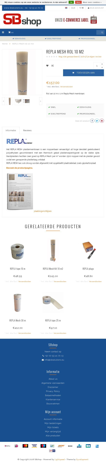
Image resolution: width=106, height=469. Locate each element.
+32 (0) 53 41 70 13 (54, 356)
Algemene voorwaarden (53, 383)
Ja (71, 2)
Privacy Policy (53, 391)
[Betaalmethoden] (7, 446)
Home (5, 44)
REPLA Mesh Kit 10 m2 (53, 268)
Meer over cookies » (92, 2)
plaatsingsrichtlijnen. (43, 211)
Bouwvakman (53, 404)
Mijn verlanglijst (53, 431)
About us (53, 379)
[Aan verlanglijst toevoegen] (47, 65)
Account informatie (53, 419)
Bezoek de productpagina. (19, 168)
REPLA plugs (88, 268)
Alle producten (53, 436)
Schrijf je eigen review (91, 57)
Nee (78, 2)
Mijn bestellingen (53, 423)
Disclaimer (53, 387)
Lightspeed (60, 459)
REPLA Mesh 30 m (18, 320)
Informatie (11, 130)
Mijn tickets (53, 427)
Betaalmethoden (53, 395)
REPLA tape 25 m (53, 320)
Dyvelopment (82, 459)
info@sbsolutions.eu (54, 360)
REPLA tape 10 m (17, 268)
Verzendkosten (66, 87)
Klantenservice (53, 399)
